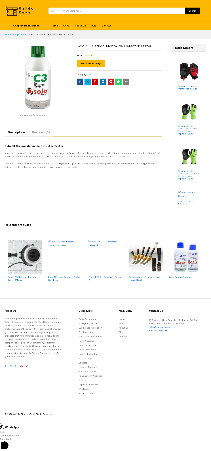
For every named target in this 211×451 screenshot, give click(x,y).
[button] (105, 444)
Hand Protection (87, 345)
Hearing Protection (88, 354)
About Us (80, 25)
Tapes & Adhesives (88, 384)
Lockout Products (88, 367)
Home (54, 25)
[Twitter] (11, 366)
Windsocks (84, 389)
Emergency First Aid (89, 323)
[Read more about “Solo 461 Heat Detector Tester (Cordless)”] (61, 271)
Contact (106, 25)
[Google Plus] (16, 366)
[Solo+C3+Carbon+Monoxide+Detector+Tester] (87, 82)
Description (16, 132)
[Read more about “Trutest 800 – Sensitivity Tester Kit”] (102, 271)
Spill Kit (83, 380)
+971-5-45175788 (158, 330)
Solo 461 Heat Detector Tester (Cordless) (64, 278)
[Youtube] (21, 366)
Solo (89, 74)
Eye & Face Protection (90, 328)
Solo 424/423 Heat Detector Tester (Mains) (22, 278)
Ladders (83, 363)
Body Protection (87, 319)
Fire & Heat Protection (90, 336)
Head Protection (87, 349)
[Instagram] (27, 366)
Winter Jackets (86, 393)
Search (192, 11)
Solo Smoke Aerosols (180, 277)
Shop (66, 25)
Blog (93, 25)
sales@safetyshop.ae (160, 327)
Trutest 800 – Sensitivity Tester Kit (105, 278)
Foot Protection (87, 341)
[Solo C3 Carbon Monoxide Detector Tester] (80, 82)
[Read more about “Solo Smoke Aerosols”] (182, 271)
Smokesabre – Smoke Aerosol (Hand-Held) (144, 278)
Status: (80, 55)
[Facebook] (5, 366)
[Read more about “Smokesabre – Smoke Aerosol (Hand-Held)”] (142, 271)
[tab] (16, 133)
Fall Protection (86, 332)
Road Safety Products (90, 376)
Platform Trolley (87, 371)
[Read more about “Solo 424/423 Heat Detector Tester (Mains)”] (21, 271)
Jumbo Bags (85, 358)
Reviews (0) (41, 132)
